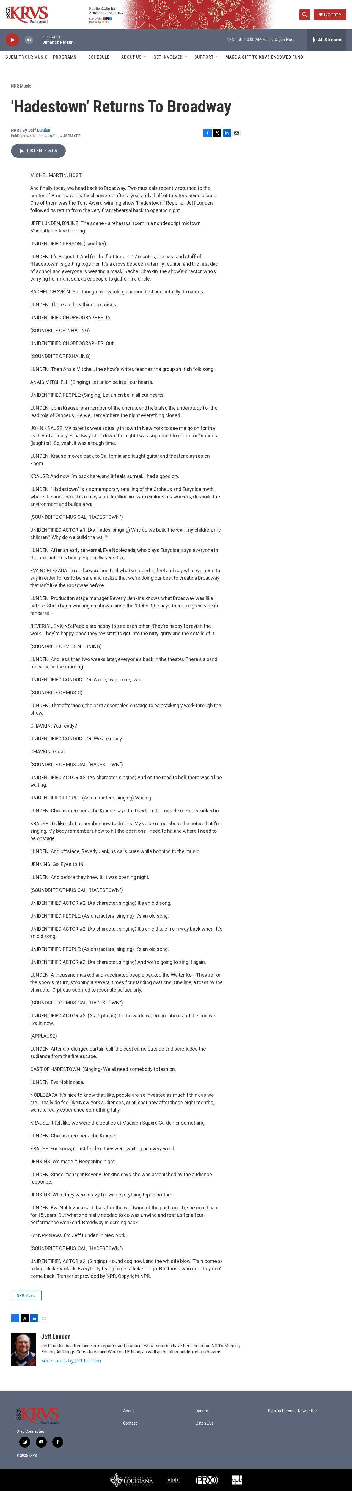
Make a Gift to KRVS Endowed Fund (264, 57)
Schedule (98, 57)
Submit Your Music (27, 57)
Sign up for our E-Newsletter (292, 1411)
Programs (64, 57)
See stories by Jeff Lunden (71, 1360)
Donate (332, 14)
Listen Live (205, 1423)
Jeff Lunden (39, 130)
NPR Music (21, 86)
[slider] (37, 40)
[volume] (29, 40)
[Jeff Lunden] (23, 1349)
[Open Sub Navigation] (80, 57)
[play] (12, 40)
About (128, 1411)
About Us (131, 57)
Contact (130, 1423)
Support (204, 57)
